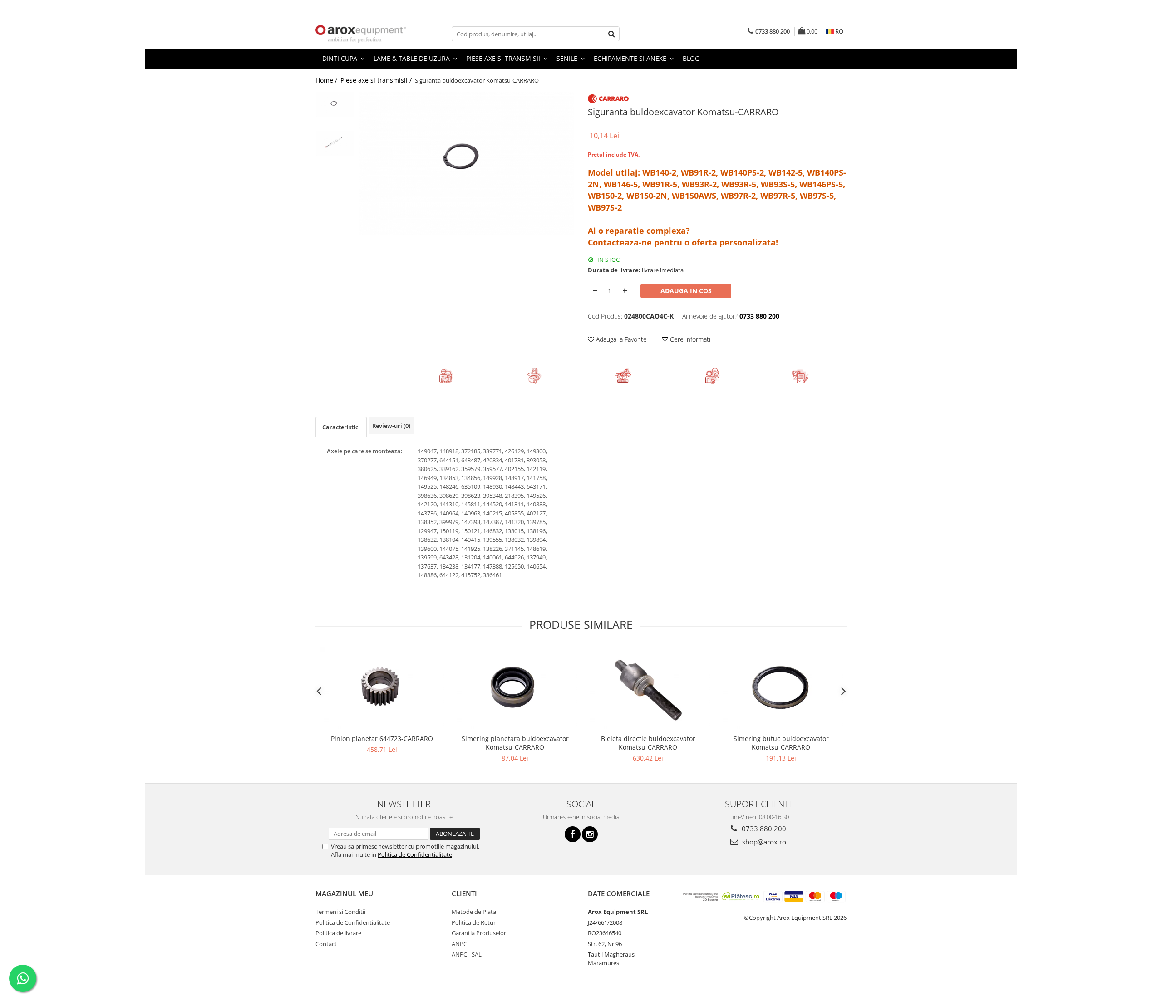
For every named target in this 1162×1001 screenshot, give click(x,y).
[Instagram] (590, 834)
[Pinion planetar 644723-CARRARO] (382, 688)
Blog (691, 58)
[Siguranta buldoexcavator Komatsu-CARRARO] (466, 163)
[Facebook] (573, 834)
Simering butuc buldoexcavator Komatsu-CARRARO (781, 742)
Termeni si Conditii (340, 912)
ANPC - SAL (467, 954)
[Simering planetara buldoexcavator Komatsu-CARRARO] (515, 688)
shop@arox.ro (763, 841)
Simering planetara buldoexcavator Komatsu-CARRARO (515, 742)
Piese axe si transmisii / (377, 80)
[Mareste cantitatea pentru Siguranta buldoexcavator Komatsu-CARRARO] (624, 291)
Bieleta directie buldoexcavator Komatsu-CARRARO (648, 742)
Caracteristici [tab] (341, 427)
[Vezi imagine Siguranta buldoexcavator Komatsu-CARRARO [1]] (335, 143)
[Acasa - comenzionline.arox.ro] (360, 34)
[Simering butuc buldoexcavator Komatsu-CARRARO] (781, 688)
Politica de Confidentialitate (415, 854)
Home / (327, 80)
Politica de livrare (338, 933)
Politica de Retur (474, 922)
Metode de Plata (474, 912)
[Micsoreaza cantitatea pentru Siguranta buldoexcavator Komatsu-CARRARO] (594, 291)
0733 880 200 (763, 828)
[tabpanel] (466, 163)
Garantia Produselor (479, 933)
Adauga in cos (686, 290)
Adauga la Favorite (620, 339)
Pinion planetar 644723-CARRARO (382, 738)
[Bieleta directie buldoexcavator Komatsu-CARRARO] (648, 688)
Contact (326, 944)
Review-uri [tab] (391, 426)
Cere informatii (690, 339)
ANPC (459, 944)
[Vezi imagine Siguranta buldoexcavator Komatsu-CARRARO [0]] (335, 104)
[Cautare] (611, 33)
